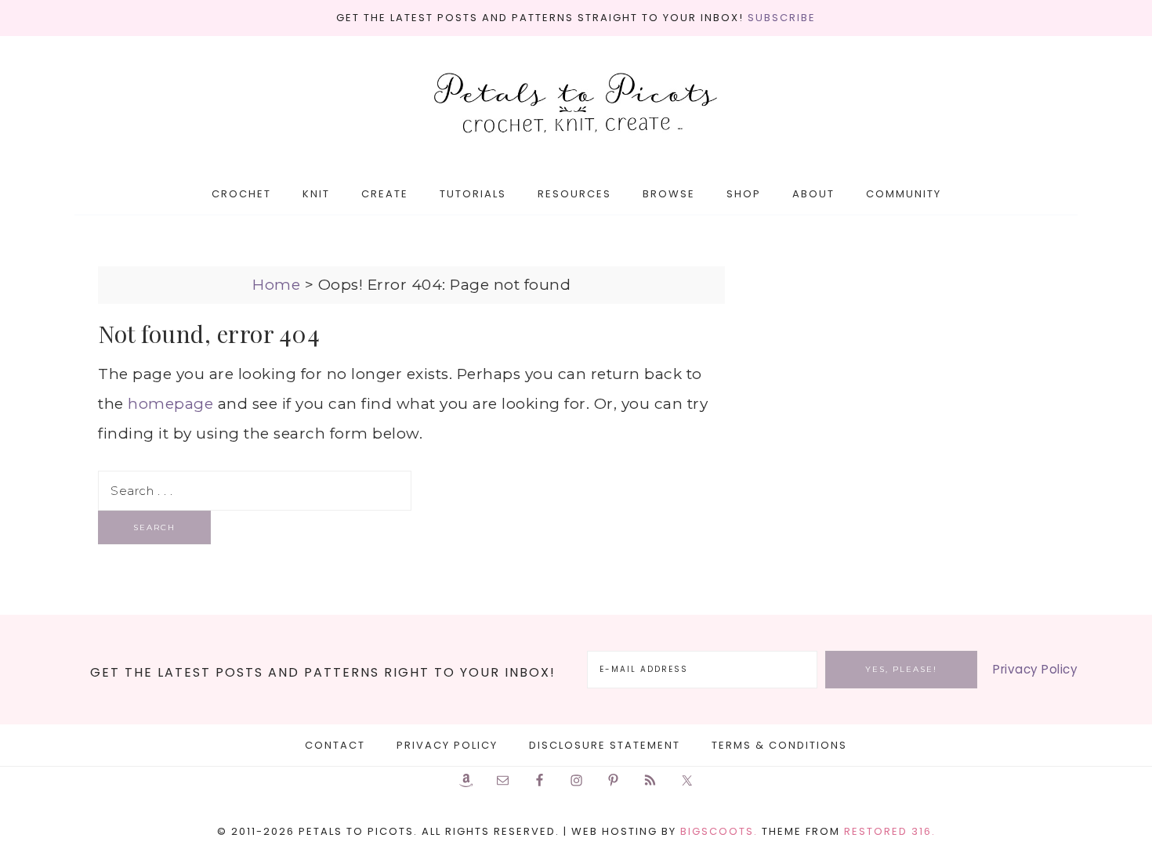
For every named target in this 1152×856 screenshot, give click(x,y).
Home (276, 285)
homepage (170, 404)
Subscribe (782, 17)
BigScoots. (719, 831)
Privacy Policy (1035, 669)
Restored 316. (890, 831)
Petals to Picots (576, 105)
